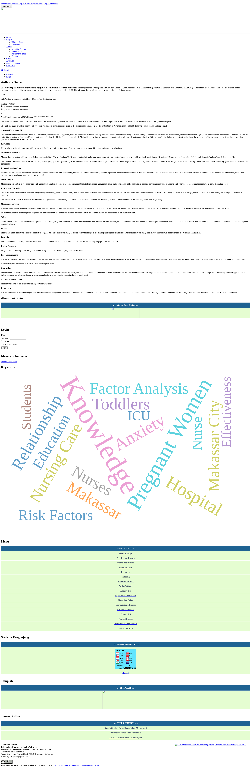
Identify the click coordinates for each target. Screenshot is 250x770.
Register (9, 74)
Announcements (13, 63)
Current (9, 58)
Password (5, 341)
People (9, 40)
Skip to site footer (51, 4)
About (8, 47)
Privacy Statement (18, 54)
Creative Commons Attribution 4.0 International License (76, 765)
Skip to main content (9, 4)
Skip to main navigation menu (30, 4)
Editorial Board (17, 42)
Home (8, 37)
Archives (10, 61)
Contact (14, 56)
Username (5, 338)
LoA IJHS (10, 65)
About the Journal (18, 49)
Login (8, 77)
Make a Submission (9, 362)
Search (6, 70)
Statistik (125, 673)
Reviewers (15, 44)
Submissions (16, 51)
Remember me (11, 345)
